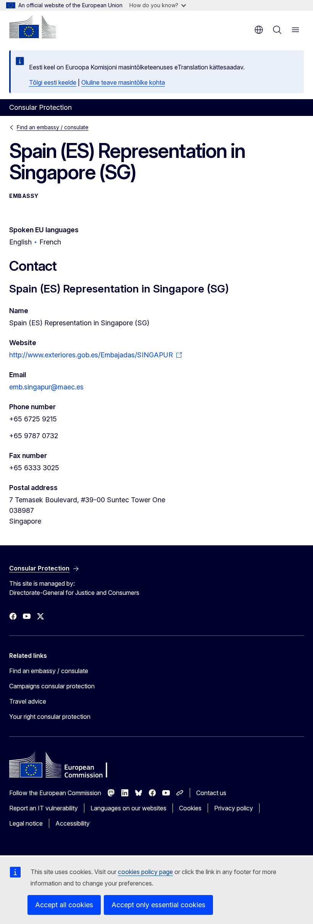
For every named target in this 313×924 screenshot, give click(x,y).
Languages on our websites (128, 808)
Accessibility (72, 823)
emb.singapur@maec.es (46, 387)
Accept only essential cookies (158, 905)
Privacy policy (233, 808)
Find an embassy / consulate (53, 127)
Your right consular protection (49, 716)
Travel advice (27, 701)
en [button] (258, 29)
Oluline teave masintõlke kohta (123, 82)
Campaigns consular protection (52, 686)
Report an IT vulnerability (43, 808)
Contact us (211, 793)
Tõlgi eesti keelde (52, 82)
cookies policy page (145, 872)
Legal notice (26, 823)
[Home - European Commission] (32, 26)
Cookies (190, 808)
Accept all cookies (64, 905)
